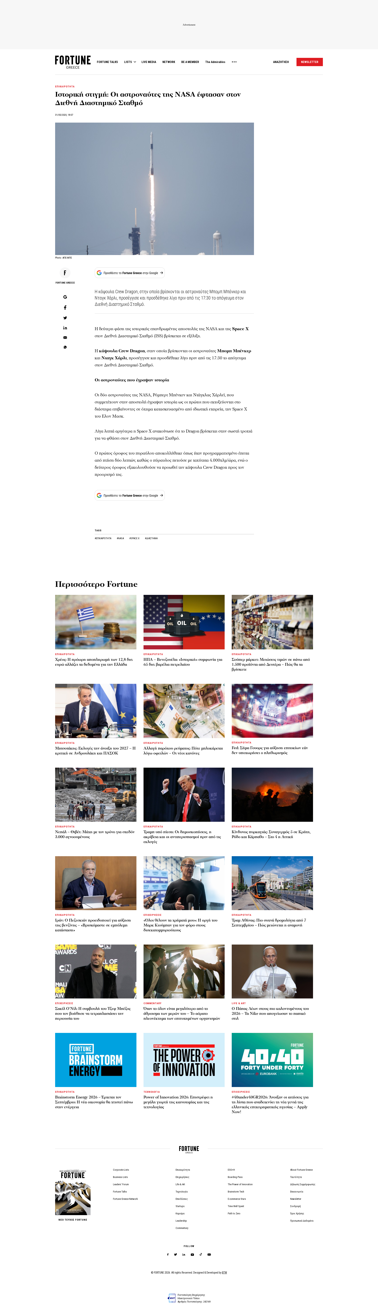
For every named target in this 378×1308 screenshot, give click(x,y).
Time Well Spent (236, 1206)
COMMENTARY (152, 1003)
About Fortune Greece (301, 1169)
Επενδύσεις (182, 1198)
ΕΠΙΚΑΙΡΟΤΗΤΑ (65, 86)
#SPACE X (134, 538)
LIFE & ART (239, 1003)
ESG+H (231, 1169)
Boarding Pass (235, 1177)
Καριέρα (180, 1213)
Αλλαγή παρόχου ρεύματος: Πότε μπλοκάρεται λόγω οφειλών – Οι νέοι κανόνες (183, 751)
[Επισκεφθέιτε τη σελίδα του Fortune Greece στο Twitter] (175, 1254)
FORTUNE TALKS (107, 62)
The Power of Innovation (240, 1184)
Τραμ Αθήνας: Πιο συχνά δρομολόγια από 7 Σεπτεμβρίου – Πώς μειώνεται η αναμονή (269, 923)
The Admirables (215, 62)
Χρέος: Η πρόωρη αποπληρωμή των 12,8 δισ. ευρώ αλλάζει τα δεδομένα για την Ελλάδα (94, 662)
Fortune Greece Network (125, 1198)
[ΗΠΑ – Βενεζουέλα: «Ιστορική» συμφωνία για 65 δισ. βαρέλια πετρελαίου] (184, 622)
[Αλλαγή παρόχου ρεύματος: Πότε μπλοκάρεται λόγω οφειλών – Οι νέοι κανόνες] (184, 711)
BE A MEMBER (190, 62)
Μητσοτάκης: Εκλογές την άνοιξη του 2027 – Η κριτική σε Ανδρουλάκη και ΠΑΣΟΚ (95, 751)
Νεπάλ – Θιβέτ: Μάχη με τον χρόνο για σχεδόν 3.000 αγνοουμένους (95, 834)
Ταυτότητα (296, 1177)
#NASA (120, 538)
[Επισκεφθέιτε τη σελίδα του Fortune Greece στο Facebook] (168, 1254)
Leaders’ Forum (121, 1184)
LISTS (128, 62)
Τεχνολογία (182, 1191)
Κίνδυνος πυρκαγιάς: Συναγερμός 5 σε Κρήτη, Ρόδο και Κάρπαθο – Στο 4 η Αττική (271, 834)
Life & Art (180, 1184)
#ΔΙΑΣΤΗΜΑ (151, 538)
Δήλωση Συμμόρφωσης (302, 1184)
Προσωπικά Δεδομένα (301, 1220)
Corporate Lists (121, 1169)
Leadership (181, 1220)
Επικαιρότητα (183, 1169)
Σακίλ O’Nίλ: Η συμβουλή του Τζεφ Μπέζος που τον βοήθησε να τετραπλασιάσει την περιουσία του (93, 1013)
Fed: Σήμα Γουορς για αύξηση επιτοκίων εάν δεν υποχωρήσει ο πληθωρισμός (270, 750)
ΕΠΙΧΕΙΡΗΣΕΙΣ (153, 914)
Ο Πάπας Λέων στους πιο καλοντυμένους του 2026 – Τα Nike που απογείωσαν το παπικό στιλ (270, 1013)
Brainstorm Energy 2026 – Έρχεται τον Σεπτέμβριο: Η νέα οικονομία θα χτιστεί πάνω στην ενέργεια (94, 1102)
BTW (224, 1272)
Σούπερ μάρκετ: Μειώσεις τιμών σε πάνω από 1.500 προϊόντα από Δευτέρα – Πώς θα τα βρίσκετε (271, 664)
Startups (180, 1206)
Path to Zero (234, 1213)
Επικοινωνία (296, 1191)
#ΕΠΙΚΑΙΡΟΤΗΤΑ (103, 538)
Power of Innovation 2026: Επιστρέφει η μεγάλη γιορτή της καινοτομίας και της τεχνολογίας (178, 1102)
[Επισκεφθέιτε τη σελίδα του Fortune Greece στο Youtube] (192, 1255)
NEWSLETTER (309, 62)
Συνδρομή (295, 1206)
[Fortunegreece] (73, 67)
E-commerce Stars (237, 1198)
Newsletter (295, 1198)
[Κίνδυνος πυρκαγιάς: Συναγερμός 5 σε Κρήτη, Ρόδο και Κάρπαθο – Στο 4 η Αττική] (272, 795)
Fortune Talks (120, 1191)
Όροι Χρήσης (297, 1213)
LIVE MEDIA (149, 62)
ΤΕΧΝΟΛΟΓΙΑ (152, 1091)
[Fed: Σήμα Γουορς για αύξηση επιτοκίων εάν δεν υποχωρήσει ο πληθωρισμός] (272, 711)
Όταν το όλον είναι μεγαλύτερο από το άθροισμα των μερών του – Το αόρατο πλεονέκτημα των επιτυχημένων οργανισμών (182, 1013)
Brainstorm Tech (236, 1191)
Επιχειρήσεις (182, 1177)
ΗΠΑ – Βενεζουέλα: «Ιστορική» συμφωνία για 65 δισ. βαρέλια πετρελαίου (183, 662)
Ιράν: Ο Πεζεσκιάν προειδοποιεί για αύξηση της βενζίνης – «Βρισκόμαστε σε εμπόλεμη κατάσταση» (93, 925)
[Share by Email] (65, 338)
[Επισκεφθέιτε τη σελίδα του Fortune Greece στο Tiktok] (201, 1254)
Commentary (182, 1228)
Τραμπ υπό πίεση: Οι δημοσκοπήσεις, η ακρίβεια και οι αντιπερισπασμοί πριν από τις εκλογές (182, 836)
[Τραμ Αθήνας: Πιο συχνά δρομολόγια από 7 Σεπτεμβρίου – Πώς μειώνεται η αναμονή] (272, 883)
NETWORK (168, 62)
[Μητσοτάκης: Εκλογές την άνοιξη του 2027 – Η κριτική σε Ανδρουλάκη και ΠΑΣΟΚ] (95, 711)
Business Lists (120, 1177)
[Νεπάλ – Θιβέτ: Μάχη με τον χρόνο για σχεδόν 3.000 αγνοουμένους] (95, 795)
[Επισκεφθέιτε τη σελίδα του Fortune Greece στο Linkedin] (184, 1254)
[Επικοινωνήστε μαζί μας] (209, 1254)
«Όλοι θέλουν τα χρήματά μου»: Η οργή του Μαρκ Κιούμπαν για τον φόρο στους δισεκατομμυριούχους (180, 925)
